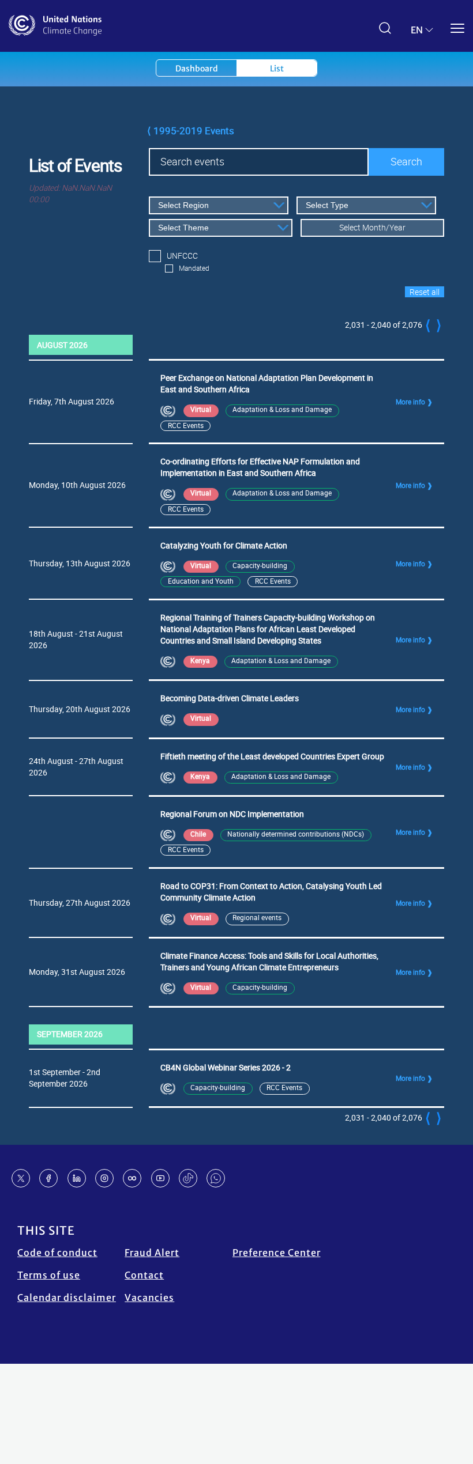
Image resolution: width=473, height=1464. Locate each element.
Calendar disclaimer (66, 1297)
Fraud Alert (152, 1252)
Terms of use (48, 1275)
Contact (144, 1275)
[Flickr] (132, 1178)
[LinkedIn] (76, 1178)
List (277, 68)
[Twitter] (21, 1178)
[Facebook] (48, 1178)
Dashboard (196, 68)
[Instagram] (104, 1178)
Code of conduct (57, 1252)
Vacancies (149, 1297)
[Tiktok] (188, 1178)
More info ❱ (414, 401)
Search (406, 161)
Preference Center (276, 1252)
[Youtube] (160, 1178)
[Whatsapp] (216, 1178)
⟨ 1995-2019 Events (190, 130)
